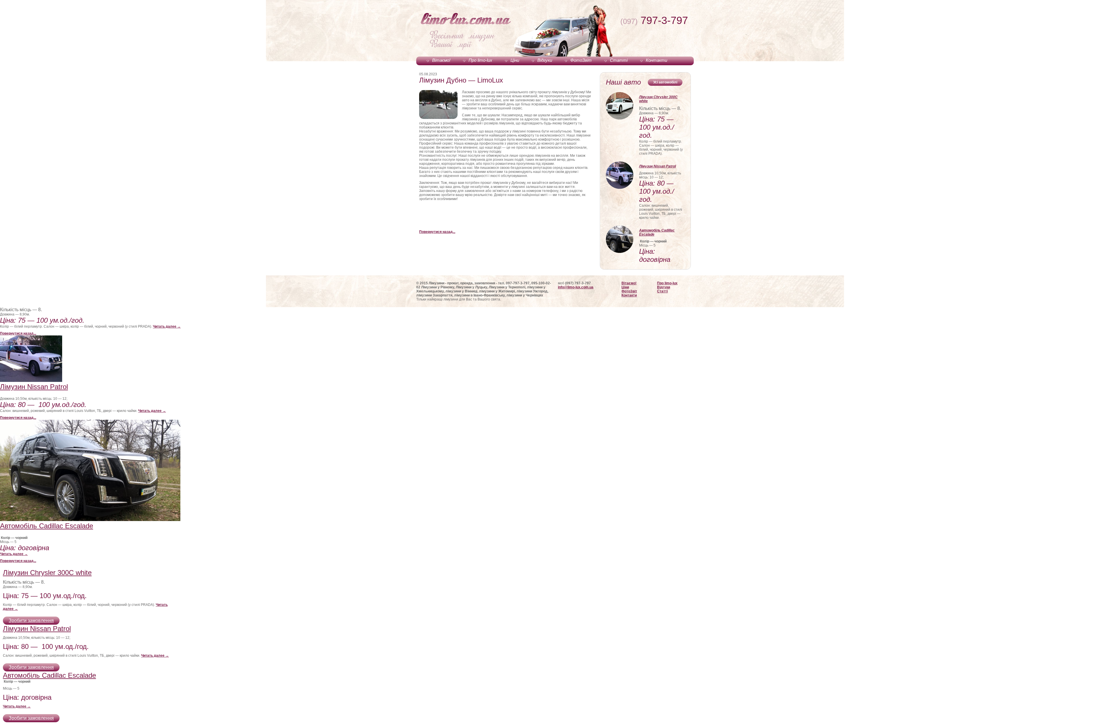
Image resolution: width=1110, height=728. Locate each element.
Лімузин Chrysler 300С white (658, 99)
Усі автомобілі (665, 82)
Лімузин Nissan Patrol (657, 166)
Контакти (656, 60)
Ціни (514, 60)
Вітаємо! (441, 60)
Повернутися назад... (437, 232)
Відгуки (544, 60)
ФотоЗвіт (581, 60)
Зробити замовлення (31, 620)
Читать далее (167, 326)
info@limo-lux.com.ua (575, 287)
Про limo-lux (480, 60)
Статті (619, 60)
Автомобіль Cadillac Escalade (657, 232)
